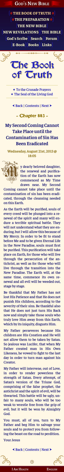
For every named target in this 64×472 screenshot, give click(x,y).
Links (47, 44)
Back (17, 105)
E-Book (18, 44)
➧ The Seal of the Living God (32, 94)
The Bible (51, 31)
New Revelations (21, 31)
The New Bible (32, 25)
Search (37, 38)
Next (46, 105)
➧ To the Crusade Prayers (32, 89)
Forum (51, 38)
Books (33, 44)
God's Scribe (17, 38)
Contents (32, 105)
